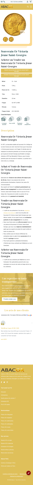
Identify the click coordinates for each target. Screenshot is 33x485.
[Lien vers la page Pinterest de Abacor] (7, 382)
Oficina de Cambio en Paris (8, 466)
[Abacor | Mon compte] (27, 2)
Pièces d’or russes (5, 427)
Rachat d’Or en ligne (6, 440)
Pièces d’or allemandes (7, 424)
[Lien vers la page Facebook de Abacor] (1, 382)
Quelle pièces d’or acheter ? (8, 398)
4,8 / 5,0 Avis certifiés (17, 2)
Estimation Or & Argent (7, 446)
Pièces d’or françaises (7, 414)
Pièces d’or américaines (7, 421)
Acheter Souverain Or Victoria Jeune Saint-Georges (16, 75)
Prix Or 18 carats (5, 404)
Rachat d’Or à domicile (7, 443)
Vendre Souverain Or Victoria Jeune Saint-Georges (16, 70)
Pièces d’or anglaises (6, 418)
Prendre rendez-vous (10, 299)
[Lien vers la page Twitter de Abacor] (4, 382)
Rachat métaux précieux (7, 450)
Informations (4, 395)
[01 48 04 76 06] (28, 473)
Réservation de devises (7, 453)
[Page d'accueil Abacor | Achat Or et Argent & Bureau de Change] (7, 6)
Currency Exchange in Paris (8, 463)
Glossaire (3, 392)
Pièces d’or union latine (7, 430)
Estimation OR (5, 401)
